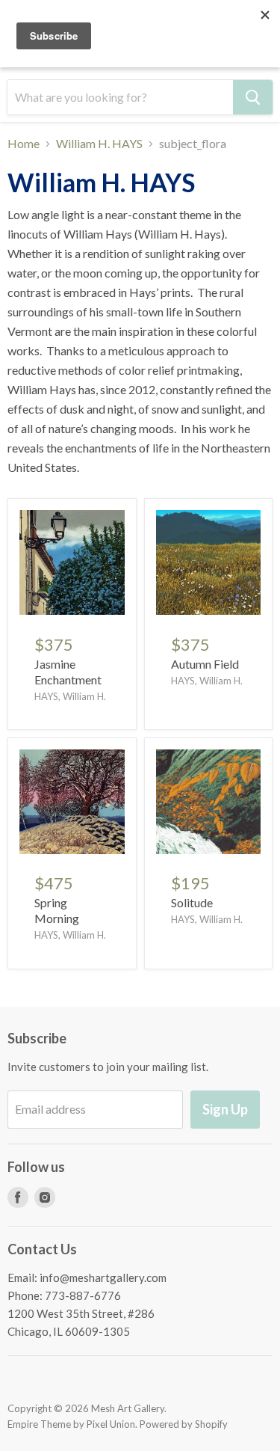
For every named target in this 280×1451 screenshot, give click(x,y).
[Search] (253, 97)
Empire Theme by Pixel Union (71, 1424)
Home (23, 143)
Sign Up (225, 1109)
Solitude (192, 902)
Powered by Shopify (184, 1424)
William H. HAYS (99, 143)
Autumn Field (205, 664)
